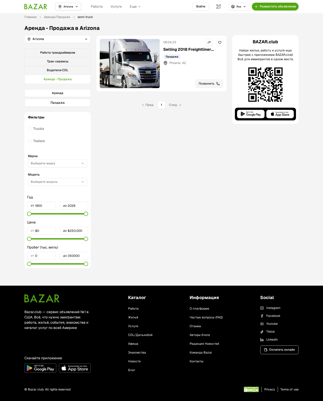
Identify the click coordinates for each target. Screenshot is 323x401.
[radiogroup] (57, 135)
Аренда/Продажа (57, 17)
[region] (130, 63)
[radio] (29, 129)
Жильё (133, 317)
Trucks (38, 128)
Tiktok (270, 332)
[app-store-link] (75, 368)
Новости (134, 361)
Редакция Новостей (204, 344)
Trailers (39, 141)
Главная (30, 17)
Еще (133, 6)
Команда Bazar (201, 352)
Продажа (58, 103)
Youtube (272, 324)
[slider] (29, 214)
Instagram (273, 308)
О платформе (199, 308)
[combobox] (57, 163)
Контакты (196, 361)
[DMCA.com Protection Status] (251, 389)
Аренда (57, 93)
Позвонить (206, 83)
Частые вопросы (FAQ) (206, 317)
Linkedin (272, 339)
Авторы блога (200, 335)
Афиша (133, 344)
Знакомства (137, 352)
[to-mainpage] (42, 298)
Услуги (116, 6)
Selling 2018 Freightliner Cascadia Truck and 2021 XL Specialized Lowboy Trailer (190, 55)
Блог (131, 370)
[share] (209, 42)
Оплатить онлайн (282, 350)
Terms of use (289, 389)
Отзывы (195, 326)
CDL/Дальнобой (140, 335)
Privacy (269, 389)
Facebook (273, 316)
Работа (97, 6)
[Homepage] (35, 6)
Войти (200, 6)
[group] (57, 66)
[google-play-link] (40, 368)
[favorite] (219, 42)
